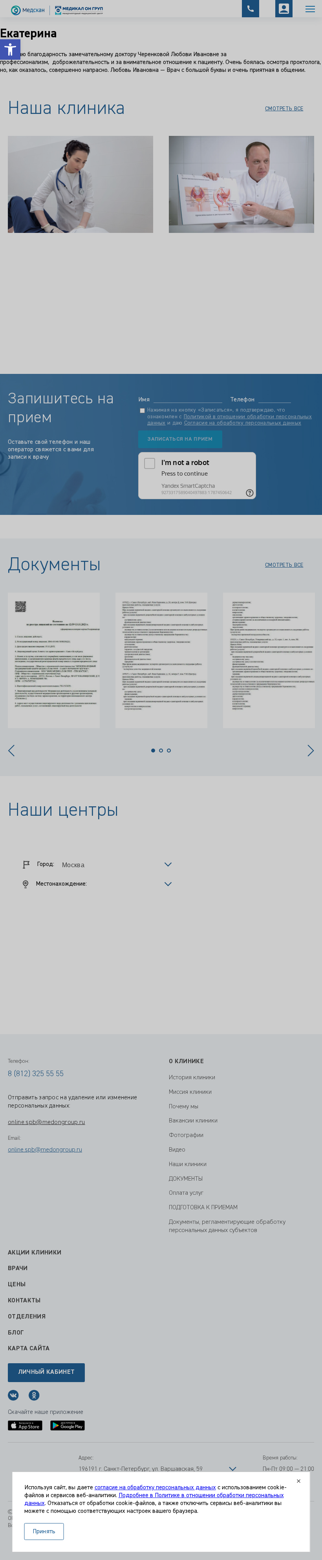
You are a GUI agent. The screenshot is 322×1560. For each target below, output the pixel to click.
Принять (44, 1532)
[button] (10, 49)
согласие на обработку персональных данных (155, 1488)
